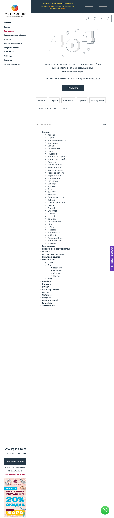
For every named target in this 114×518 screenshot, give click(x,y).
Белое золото (55, 164)
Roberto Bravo (55, 240)
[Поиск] (108, 18)
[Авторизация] (101, 18)
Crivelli (51, 216)
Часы (64, 108)
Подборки (53, 153)
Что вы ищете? (44, 124)
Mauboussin (54, 232)
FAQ (50, 278)
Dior (50, 224)
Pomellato (47, 303)
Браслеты (68, 100)
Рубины (52, 186)
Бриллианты (54, 178)
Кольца (41, 100)
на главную (73, 88)
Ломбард (8, 56)
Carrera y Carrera (56, 202)
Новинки (57, 270)
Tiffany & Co (54, 243)
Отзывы (7, 39)
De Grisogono (54, 221)
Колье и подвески (47, 108)
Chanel (51, 208)
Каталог (46, 132)
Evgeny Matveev (56, 197)
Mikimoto (52, 235)
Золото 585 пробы (57, 159)
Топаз (51, 189)
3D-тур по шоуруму (12, 64)
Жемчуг (51, 191)
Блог (50, 265)
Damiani (52, 219)
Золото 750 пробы (57, 156)
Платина (52, 162)
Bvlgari (51, 200)
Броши (82, 100)
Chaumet (52, 210)
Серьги (54, 100)
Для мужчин (97, 100)
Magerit (52, 229)
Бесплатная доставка (53, 254)
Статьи (56, 276)
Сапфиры (52, 183)
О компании (9, 52)
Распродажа (9, 31)
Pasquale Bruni (55, 238)
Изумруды (53, 181)
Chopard (52, 213)
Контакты (8, 60)
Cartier (51, 205)
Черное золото (55, 175)
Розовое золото (56, 173)
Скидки (56, 273)
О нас (50, 262)
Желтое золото (55, 167)
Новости (57, 267)
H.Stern (51, 227)
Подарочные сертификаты (15, 35)
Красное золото (56, 170)
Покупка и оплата (11, 48)
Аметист (52, 194)
